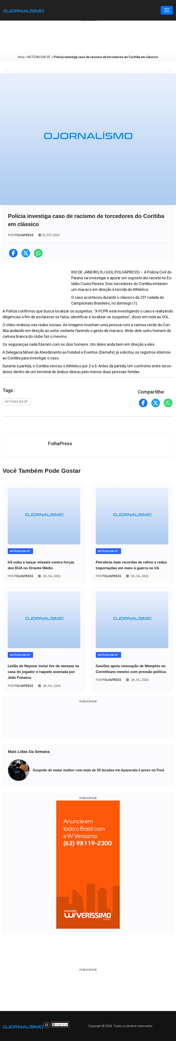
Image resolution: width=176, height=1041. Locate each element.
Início (21, 57)
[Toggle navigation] (167, 10)
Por (20, 576)
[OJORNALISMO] (23, 10)
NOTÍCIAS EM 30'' (39, 57)
